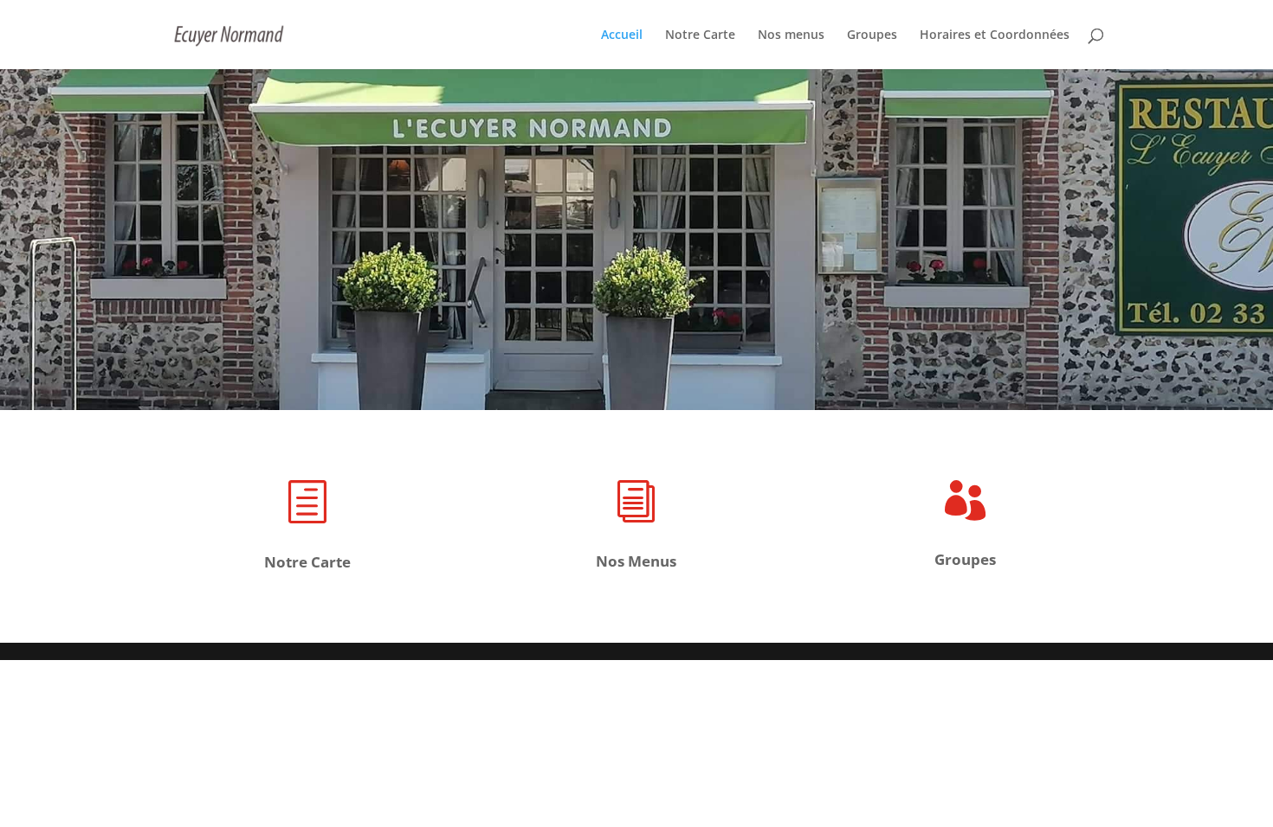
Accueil (622, 35)
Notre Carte (700, 35)
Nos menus (791, 35)
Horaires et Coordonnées (994, 35)
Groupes (872, 35)
